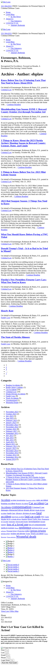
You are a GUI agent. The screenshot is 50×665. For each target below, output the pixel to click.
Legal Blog (10, 14)
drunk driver (29, 510)
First (3, 650)
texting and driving (18, 533)
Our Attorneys (16, 21)
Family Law (5, 318)
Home (8, 12)
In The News (16, 17)
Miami (16, 528)
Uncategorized (11, 400)
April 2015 (10, 442)
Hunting (24, 519)
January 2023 (11, 423)
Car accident (36, 503)
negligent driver (37, 528)
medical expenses (7, 528)
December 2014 (12, 451)
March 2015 (10, 444)
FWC (42, 517)
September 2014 (12, 457)
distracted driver (16, 510)
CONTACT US (12, 23)
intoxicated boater (22, 522)
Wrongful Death (12, 402)
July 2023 (9, 416)
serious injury (5, 534)
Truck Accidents (12, 398)
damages (5, 510)
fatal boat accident (18, 517)
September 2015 (12, 433)
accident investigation (18, 500)
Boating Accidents (13, 385)
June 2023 (10, 418)
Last (3, 653)
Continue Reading (14, 105)
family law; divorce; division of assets (21, 513)
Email (3, 655)
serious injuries (38, 530)
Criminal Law (6, 90)
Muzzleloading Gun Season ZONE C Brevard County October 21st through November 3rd (24, 110)
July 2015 (9, 436)
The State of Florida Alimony (15, 337)
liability (3, 525)
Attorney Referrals (18, 25)
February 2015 (11, 446)
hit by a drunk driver (14, 519)
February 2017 (11, 431)
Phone (3, 658)
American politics (31, 500)
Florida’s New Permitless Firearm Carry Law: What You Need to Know (24, 281)
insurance (12, 522)
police (27, 531)
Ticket (28, 534)
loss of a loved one (17, 524)
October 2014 (11, 455)
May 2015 (10, 440)
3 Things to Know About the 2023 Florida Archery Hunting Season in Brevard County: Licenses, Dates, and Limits (23, 143)
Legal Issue (5, 660)
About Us (9, 19)
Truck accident (37, 533)
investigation (34, 521)
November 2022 (12, 427)
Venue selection (11, 537)
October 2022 (11, 429)
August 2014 (11, 459)
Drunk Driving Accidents (15, 394)
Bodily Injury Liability (14, 387)
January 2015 (11, 448)
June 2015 (10, 438)
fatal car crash (32, 516)
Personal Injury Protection (16, 531)
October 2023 (11, 414)
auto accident (42, 500)
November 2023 (12, 412)
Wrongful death (26, 536)
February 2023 (11, 420)
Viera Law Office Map (9, 611)
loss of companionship (37, 525)
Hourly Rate (7, 311)
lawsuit (42, 522)
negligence (25, 527)
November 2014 (12, 453)
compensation (22, 507)
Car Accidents (11, 390)
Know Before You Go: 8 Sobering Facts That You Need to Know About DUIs (23, 81)
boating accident (8, 503)
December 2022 (12, 425)
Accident (5, 500)
